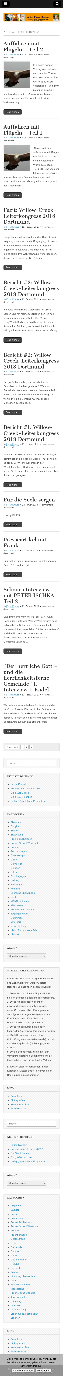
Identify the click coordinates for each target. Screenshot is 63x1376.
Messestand (17, 905)
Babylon (15, 826)
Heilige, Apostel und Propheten (28, 801)
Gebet (14, 859)
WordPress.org (19, 1108)
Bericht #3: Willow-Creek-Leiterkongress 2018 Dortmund (31, 288)
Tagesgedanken (19, 913)
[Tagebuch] (31, 15)
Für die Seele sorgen (29, 500)
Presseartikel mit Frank (25, 542)
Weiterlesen (43, 1370)
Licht (13, 897)
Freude (15, 847)
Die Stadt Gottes (20, 792)
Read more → (13, 112)
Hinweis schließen (23, 1370)
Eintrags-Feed (18, 1100)
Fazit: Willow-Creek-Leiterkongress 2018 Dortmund (30, 216)
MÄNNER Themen (21, 901)
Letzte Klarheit (19, 784)
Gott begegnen (19, 876)
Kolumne (15, 888)
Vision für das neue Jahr (24, 930)
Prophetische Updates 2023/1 (27, 788)
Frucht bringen (19, 851)
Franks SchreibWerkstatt (24, 843)
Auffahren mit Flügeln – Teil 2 (23, 46)
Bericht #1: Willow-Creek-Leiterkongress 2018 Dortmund (31, 433)
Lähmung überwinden (23, 892)
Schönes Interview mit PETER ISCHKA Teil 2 (29, 595)
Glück (14, 872)
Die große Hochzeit (21, 796)
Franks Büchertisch (21, 838)
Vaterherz (16, 921)
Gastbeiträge (18, 855)
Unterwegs (17, 917)
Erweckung (17, 834)
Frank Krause (12, 54)
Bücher (15, 830)
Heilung (15, 880)
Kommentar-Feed (20, 1104)
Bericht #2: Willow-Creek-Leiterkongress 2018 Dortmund (31, 361)
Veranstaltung (18, 926)
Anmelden (16, 1096)
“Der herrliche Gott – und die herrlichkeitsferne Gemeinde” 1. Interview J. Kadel (30, 678)
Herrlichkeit (17, 884)
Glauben (15, 867)
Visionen (15, 934)
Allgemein (16, 822)
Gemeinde (16, 863)
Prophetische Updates (23, 909)
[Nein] (58, 1365)
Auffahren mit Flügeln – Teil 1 (23, 130)
